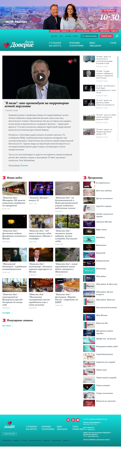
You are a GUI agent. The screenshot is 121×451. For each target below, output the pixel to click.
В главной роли (103, 182)
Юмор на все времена (106, 401)
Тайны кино (101, 369)
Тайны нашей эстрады (106, 377)
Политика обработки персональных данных (96, 439)
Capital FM (114, 31)
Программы (74, 42)
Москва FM (94, 31)
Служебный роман (104, 354)
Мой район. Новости (105, 299)
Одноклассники (73, 420)
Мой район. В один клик (106, 284)
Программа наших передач (104, 332)
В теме (24, 165)
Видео (92, 42)
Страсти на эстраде (105, 362)
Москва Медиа (55, 31)
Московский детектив (106, 307)
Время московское (104, 198)
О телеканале (55, 42)
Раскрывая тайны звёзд (107, 346)
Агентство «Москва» (83, 31)
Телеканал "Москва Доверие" (18, 44)
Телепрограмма (76, 45)
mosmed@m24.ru (93, 436)
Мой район (101, 276)
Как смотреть (55, 45)
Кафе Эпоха (101, 229)
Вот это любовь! (104, 190)
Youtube (78, 420)
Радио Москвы (104, 31)
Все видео (6, 313)
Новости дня (102, 323)
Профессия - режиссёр (106, 338)
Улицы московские (104, 393)
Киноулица (101, 268)
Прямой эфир (106, 36)
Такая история (103, 385)
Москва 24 (65, 31)
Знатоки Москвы (104, 221)
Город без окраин (103, 206)
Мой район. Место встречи (104, 293)
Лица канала (95, 45)
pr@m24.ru (91, 429)
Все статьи (6, 326)
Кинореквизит (102, 260)
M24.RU (72, 31)
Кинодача (100, 237)
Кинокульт (101, 245)
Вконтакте (68, 420)
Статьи (113, 42)
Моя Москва (101, 315)
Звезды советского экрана (104, 215)
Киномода (100, 253)
